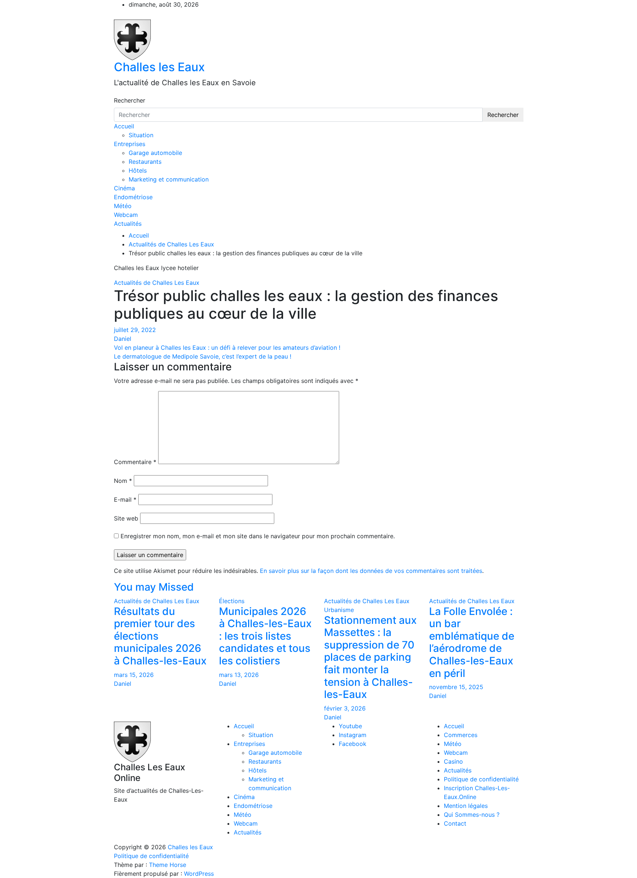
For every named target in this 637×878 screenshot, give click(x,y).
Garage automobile (155, 152)
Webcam (126, 214)
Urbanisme (339, 609)
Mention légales (466, 805)
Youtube (350, 726)
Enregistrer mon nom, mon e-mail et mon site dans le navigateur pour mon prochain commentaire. (258, 536)
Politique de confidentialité (481, 779)
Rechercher (129, 100)
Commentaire (135, 462)
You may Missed (154, 587)
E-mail (125, 499)
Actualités (128, 223)
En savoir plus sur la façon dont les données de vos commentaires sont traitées (371, 570)
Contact (455, 823)
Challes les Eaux (159, 67)
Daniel (122, 338)
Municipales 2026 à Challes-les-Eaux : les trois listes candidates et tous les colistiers (265, 636)
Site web (126, 518)
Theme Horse (167, 864)
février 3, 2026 (345, 708)
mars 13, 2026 (239, 674)
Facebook (352, 743)
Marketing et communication (169, 179)
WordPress (199, 873)
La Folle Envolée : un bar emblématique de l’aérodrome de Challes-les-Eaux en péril (471, 642)
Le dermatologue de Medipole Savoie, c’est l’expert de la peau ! (202, 356)
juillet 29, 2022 (135, 329)
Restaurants (145, 161)
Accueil (124, 126)
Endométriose (133, 197)
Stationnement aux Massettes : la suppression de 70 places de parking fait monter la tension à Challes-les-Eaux (370, 657)
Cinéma (124, 188)
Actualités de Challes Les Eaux (156, 282)
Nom (123, 480)
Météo (123, 206)
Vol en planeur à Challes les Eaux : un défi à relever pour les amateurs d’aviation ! (227, 347)
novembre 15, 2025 (456, 687)
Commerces (460, 735)
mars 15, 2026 (134, 674)
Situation (141, 135)
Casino (453, 761)
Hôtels (138, 170)
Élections (231, 601)
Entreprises (129, 144)
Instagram (352, 735)
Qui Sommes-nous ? (471, 814)
